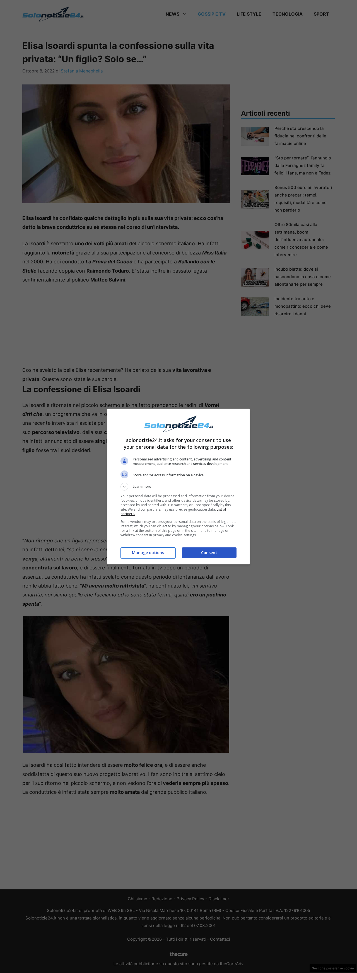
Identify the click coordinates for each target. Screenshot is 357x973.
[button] (178, 487)
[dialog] (178, 486)
